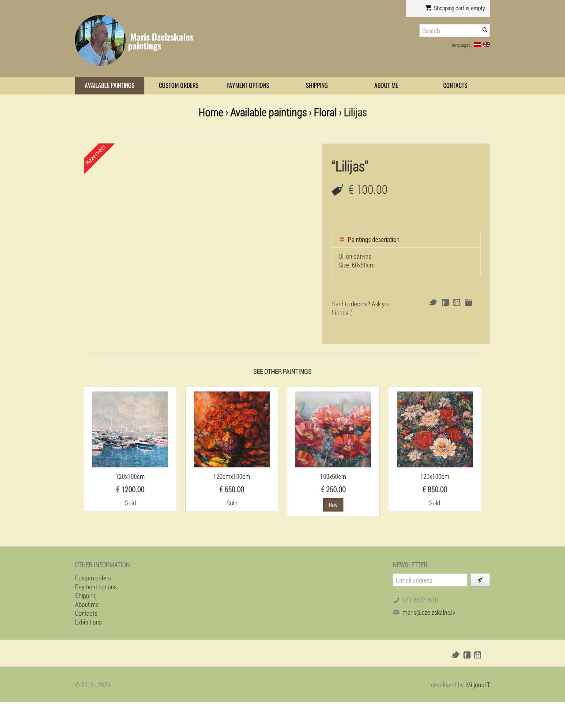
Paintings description (373, 239)
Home (211, 112)
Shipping (317, 85)
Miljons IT (478, 684)
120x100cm (130, 476)
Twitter (432, 302)
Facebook (445, 302)
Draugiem (456, 302)
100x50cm (333, 476)
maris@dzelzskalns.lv (429, 612)
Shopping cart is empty (459, 8)
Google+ (468, 302)
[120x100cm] (130, 428)
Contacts (455, 85)
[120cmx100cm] (232, 428)
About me (386, 85)
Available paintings (110, 85)
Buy (333, 504)
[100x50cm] (333, 428)
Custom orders (179, 85)
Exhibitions (88, 621)
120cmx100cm (231, 476)
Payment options (247, 85)
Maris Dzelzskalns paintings (160, 41)
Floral (325, 112)
